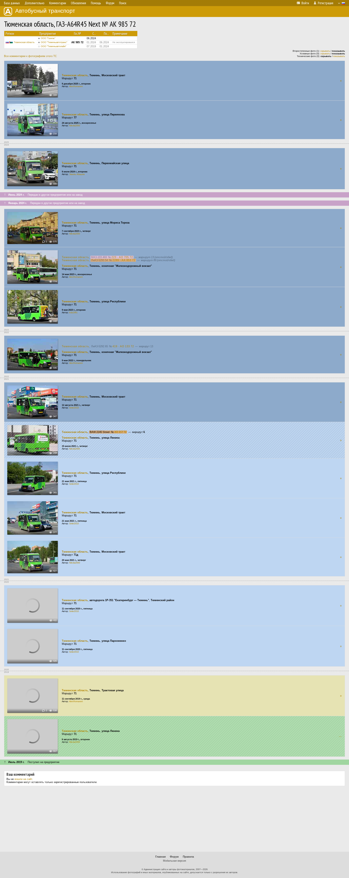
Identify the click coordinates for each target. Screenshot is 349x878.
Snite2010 (74, 407)
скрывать (325, 51)
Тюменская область (24, 42)
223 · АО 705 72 (122, 257)
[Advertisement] (174, 820)
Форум (174, 856)
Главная (160, 856)
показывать (339, 56)
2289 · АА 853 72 (123, 260)
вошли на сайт (23, 779)
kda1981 (73, 312)
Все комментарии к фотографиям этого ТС (30, 56)
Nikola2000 (74, 125)
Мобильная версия (174, 860)
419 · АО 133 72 (123, 346)
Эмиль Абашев (77, 174)
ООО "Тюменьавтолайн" (53, 46)
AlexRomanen (76, 86)
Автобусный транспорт (45, 11)
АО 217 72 (120, 432)
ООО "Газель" (48, 38)
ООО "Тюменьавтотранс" (54, 42)
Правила (188, 856)
